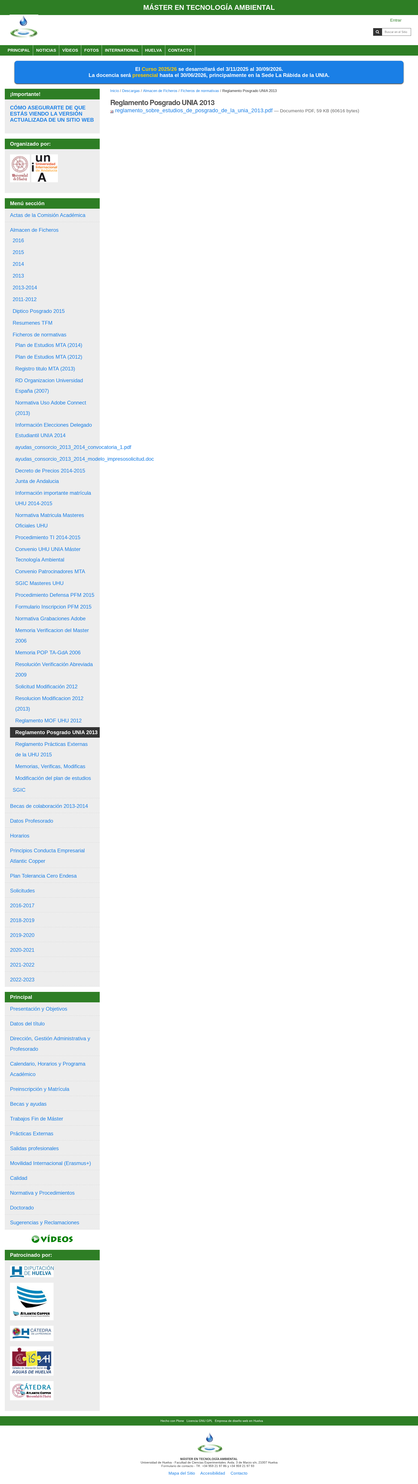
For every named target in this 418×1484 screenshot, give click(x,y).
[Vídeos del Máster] (52, 1240)
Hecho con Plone (172, 1421)
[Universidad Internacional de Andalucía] (44, 179)
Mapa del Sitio (182, 1473)
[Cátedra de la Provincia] (32, 1338)
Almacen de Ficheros (160, 91)
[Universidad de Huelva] (20, 179)
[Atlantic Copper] (32, 1317)
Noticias (46, 50)
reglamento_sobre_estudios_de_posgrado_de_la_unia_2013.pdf (194, 110)
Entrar (395, 20)
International (122, 50)
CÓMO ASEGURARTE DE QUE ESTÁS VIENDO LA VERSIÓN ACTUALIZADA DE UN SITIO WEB (52, 114)
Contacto (180, 50)
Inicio (114, 91)
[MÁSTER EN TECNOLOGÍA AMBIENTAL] (210, 1452)
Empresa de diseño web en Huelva (239, 1421)
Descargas (131, 91)
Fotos (91, 50)
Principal (19, 50)
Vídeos (70, 50)
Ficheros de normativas (200, 91)
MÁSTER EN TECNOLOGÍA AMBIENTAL (209, 7)
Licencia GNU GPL (199, 1421)
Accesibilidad (212, 1473)
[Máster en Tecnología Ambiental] (23, 27)
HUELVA (153, 50)
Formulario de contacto (177, 1466)
